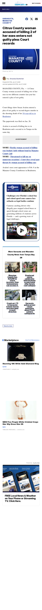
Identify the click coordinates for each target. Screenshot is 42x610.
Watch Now (36, 3)
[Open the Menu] (4, 3)
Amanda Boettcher (17, 79)
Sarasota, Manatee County (8, 21)
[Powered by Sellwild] (36, 463)
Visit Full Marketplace (32, 340)
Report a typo (8, 326)
